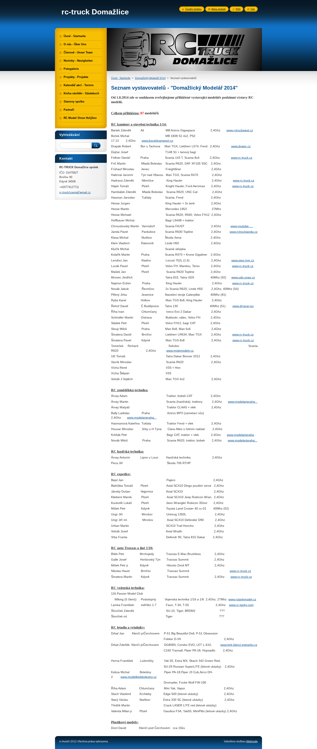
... (256, 401)
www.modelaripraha (241, 401)
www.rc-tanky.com (241, 605)
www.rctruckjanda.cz (243, 231)
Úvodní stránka (193, 9)
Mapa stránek (218, 9)
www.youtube (240, 226)
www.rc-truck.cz (241, 157)
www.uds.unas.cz (243, 277)
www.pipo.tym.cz (242, 260)
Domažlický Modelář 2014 (150, 78)
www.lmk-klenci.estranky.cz (238, 644)
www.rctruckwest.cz (239, 130)
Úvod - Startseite (120, 78)
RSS (238, 9)
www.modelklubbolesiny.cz (139, 677)
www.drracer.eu (243, 306)
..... (251, 226)
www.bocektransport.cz (157, 140)
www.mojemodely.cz (180, 350)
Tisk (252, 9)
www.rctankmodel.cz (242, 599)
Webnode (252, 741)
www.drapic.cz (241, 146)
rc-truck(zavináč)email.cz (75, 192)
